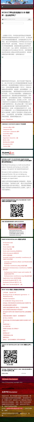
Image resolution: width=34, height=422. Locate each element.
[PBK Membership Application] (17, 230)
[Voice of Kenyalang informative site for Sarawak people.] (17, 2)
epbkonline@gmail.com (14, 408)
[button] (29, 19)
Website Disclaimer (10, 379)
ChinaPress (9, 119)
